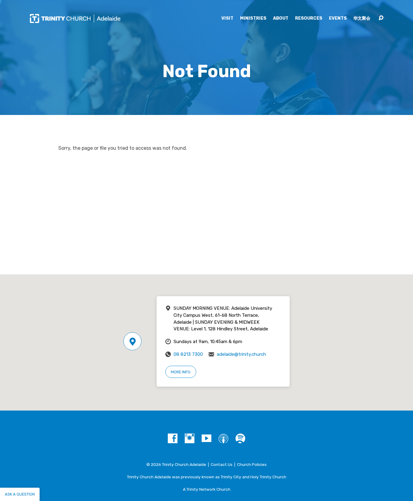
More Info (180, 372)
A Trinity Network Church (206, 489)
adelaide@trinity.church (241, 354)
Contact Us (222, 464)
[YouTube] (206, 438)
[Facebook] (172, 438)
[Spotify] (240, 438)
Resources (308, 18)
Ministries (253, 18)
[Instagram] (189, 438)
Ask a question (20, 494)
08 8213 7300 (188, 354)
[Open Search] (381, 18)
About (280, 18)
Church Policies (252, 464)
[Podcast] (223, 438)
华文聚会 (361, 18)
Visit (227, 18)
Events (338, 18)
